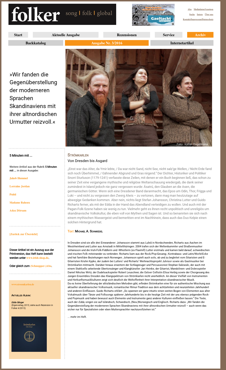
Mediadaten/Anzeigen (203, 9)
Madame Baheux (20, 202)
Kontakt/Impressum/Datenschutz (198, 19)
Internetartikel (182, 43)
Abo (190, 9)
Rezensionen (127, 34)
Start (18, 34)
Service (168, 34)
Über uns (209, 14)
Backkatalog (36, 43)
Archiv (200, 34)
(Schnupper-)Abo (40, 266)
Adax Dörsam (18, 210)
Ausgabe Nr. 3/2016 (106, 43)
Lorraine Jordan (20, 186)
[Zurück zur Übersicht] (24, 234)
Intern (200, 14)
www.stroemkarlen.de (22, 284)
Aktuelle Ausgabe (66, 34)
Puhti (13, 194)
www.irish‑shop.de (37, 258)
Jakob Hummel (19, 178)
